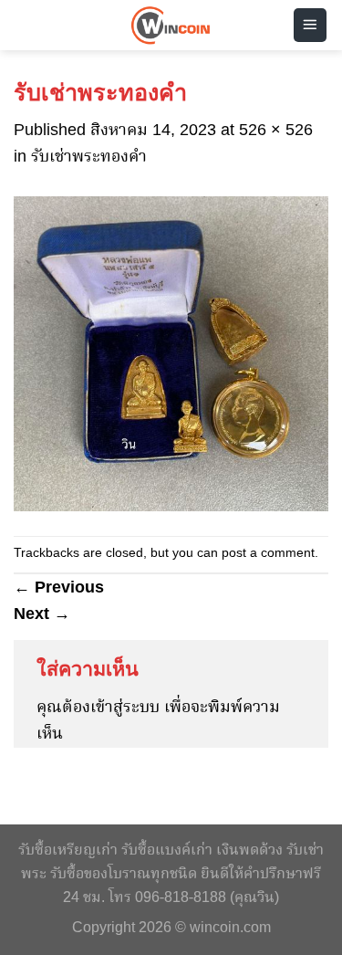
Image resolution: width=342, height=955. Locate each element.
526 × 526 (276, 131)
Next (42, 613)
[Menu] (310, 25)
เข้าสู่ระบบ (125, 708)
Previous (59, 587)
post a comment (268, 553)
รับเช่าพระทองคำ (89, 157)
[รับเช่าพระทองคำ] (171, 354)
